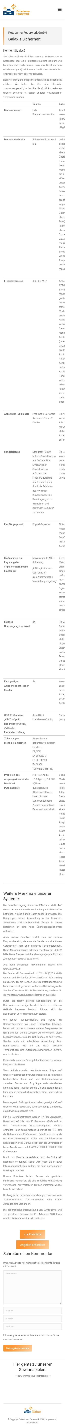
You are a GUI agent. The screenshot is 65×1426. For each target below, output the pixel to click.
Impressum (51, 1419)
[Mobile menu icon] (60, 9)
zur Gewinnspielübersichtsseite (33, 1376)
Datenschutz (32, 1423)
